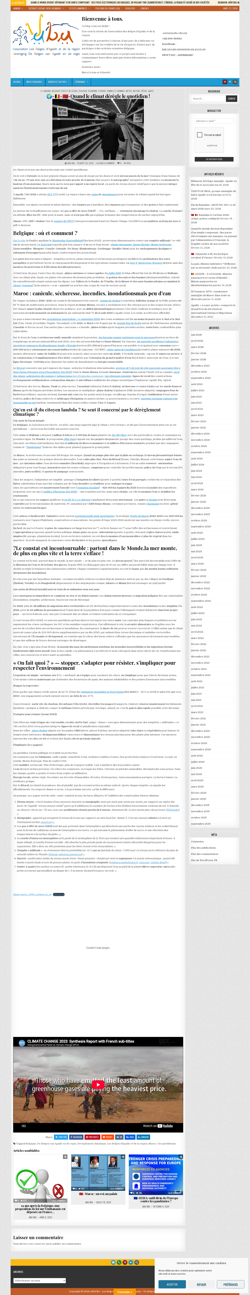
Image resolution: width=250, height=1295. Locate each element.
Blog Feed (130, 8)
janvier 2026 (198, 359)
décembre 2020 (200, 731)
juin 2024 (196, 470)
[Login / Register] (230, 82)
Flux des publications (203, 847)
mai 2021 (196, 700)
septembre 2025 (201, 378)
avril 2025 (197, 409)
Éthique (102, 91)
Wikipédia (172, 810)
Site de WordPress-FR (204, 860)
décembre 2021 (200, 656)
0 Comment (60, 1201)
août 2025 (197, 384)
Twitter (62, 1137)
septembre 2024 (201, 452)
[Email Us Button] (113, 1262)
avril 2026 (197, 340)
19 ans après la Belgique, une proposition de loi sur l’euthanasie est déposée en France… (40, 1209)
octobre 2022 (199, 594)
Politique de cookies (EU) (107, 8)
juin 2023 (196, 545)
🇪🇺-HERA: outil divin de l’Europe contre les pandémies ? (156, 1199)
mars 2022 (197, 638)
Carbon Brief (157, 862)
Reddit (109, 1137)
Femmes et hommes (116, 91)
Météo (129, 91)
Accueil (17, 82)
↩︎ (18, 814)
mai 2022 (196, 625)
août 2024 (197, 458)
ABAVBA (16, 8)
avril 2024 (197, 483)
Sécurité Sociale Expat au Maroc (45, 8)
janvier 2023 (198, 576)
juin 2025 (196, 396)
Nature (136, 91)
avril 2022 (197, 631)
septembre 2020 (201, 749)
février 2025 (198, 421)
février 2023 (198, 570)
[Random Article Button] (225, 82)
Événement (80, 82)
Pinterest (94, 1137)
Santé (151, 91)
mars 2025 (197, 415)
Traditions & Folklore (100, 1174)
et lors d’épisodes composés (78, 376)
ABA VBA (71, 163)
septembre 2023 (201, 526)
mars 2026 (197, 347)
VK (121, 1137)
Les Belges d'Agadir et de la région (127, 1143)
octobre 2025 (199, 371)
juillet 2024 (197, 464)
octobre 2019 (199, 817)
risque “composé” (23, 285)
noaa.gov (144, 862)
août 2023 (197, 532)
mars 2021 (197, 712)
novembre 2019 (200, 811)
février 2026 (198, 353)
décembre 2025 (200, 365)
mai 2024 (196, 477)
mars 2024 (197, 489)
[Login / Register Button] (130, 1262)
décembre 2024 (200, 433)
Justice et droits (54, 1167)
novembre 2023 (200, 514)
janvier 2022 (198, 650)
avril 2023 (197, 557)
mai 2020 (196, 774)
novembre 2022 (200, 588)
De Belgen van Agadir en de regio (56, 1143)
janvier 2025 (198, 427)
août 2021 (196, 681)
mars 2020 (197, 786)
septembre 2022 (201, 601)
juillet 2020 (198, 762)
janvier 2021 (198, 724)
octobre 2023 (199, 520)
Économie (92, 91)
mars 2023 (197, 563)
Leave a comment (107, 163)
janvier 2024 (198, 501)
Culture (87, 1163)
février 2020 (198, 792)
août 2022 (197, 607)
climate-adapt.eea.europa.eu (65, 854)
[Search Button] (235, 82)
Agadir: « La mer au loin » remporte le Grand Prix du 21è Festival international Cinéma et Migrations (213, 309)
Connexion (197, 841)
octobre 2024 (199, 446)
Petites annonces (78, 8)
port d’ (134, 263)
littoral (21, 368)
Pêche (144, 91)
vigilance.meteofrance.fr (124, 862)
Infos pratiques (34, 82)
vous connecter (36, 1243)
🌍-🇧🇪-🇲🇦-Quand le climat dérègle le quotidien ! (98, 96)
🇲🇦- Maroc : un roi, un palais (98, 1194)
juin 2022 (196, 619)
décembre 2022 (200, 582)
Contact (145, 8)
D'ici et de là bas (69, 91)
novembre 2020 (200, 737)
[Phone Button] (119, 1262)
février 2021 (198, 718)
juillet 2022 (197, 613)
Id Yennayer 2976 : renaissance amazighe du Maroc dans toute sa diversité (210, 295)
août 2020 (197, 755)
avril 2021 (197, 706)
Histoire (105, 1167)
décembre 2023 (200, 508)
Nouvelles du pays (57, 82)
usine (95, 194)
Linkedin (145, 1137)
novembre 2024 (200, 440)
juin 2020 (196, 768)
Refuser (201, 1284)
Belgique (56, 91)
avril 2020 (197, 780)
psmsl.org (46, 822)
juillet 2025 (197, 390)
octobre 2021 (199, 669)
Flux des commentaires (204, 854)
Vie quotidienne (166, 1143)
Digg (132, 1137)
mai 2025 (196, 402)
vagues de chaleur (110, 300)
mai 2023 (196, 551)
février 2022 (198, 644)
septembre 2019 (200, 823)
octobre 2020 (199, 743)
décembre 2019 (200, 805)
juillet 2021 (197, 687)
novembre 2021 (200, 662)
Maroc (152, 1143)
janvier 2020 (198, 799)
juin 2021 (196, 693)
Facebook (77, 1137)
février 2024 (198, 495)
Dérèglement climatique (91, 1143)
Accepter (172, 1284)
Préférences (230, 1284)
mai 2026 (196, 334)
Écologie (83, 91)
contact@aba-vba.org (175, 33)
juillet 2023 (197, 539)
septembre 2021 (200, 675)
